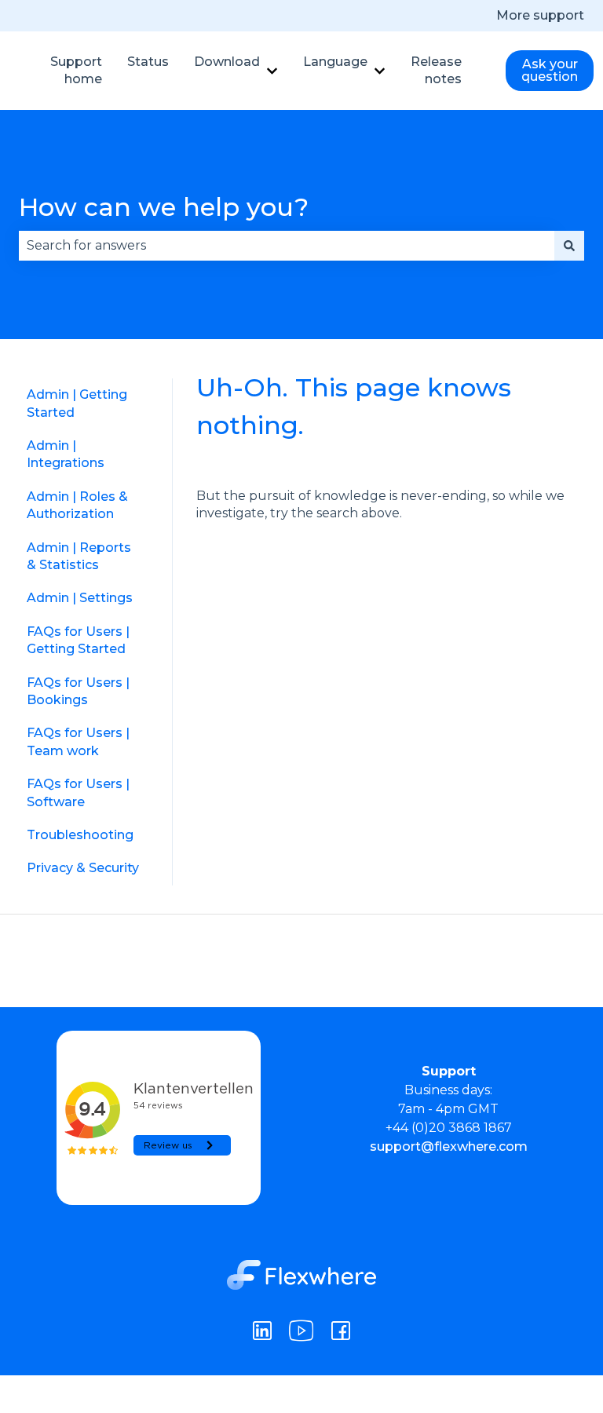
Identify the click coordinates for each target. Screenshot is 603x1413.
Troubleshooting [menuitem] (80, 834)
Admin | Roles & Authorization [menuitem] (77, 505)
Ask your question (549, 70)
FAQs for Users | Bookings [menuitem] (78, 691)
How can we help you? (164, 207)
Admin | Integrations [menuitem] (65, 454)
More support (540, 15)
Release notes (436, 70)
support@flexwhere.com (449, 1146)
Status (148, 61)
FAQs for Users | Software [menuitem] (78, 792)
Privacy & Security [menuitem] (83, 867)
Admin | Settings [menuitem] (80, 597)
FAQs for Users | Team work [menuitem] (78, 741)
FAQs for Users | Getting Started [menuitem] (78, 640)
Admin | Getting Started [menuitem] (77, 403)
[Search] (569, 246)
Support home (76, 70)
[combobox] (286, 246)
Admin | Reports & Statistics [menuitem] (79, 556)
